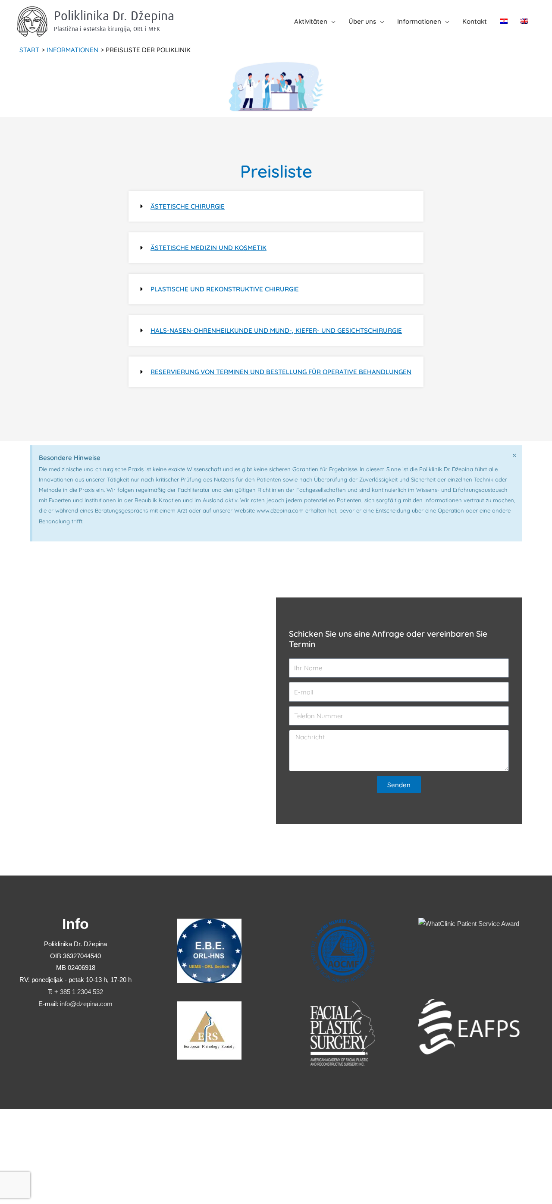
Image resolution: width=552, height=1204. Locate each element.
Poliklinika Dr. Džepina (114, 16)
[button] (276, 206)
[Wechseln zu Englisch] (524, 21)
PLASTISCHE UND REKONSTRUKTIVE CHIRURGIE (225, 289)
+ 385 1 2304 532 (78, 991)
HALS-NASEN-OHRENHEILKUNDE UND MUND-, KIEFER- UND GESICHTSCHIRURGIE (276, 330)
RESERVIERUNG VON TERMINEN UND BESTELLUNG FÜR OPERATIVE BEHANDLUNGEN (281, 372)
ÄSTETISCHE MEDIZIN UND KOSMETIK (209, 248)
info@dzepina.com (86, 1003)
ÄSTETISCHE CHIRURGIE (188, 206)
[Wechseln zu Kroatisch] (503, 21)
